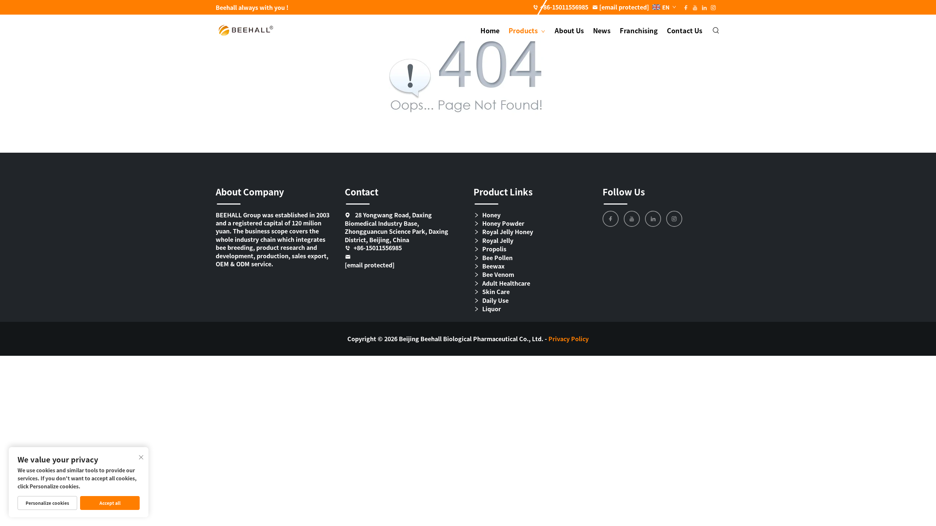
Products (524, 30)
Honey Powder (503, 223)
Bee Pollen (497, 258)
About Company (250, 191)
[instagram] (674, 219)
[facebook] (611, 219)
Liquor (491, 309)
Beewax (493, 266)
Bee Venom (498, 274)
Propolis (494, 249)
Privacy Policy (568, 338)
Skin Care (496, 291)
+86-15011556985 (564, 7)
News (602, 30)
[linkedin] (653, 219)
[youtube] (632, 219)
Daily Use (495, 300)
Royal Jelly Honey (507, 232)
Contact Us (684, 30)
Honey (491, 215)
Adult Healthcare (506, 283)
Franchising (639, 30)
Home (489, 30)
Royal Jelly (497, 240)
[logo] (246, 29)
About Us (569, 30)
